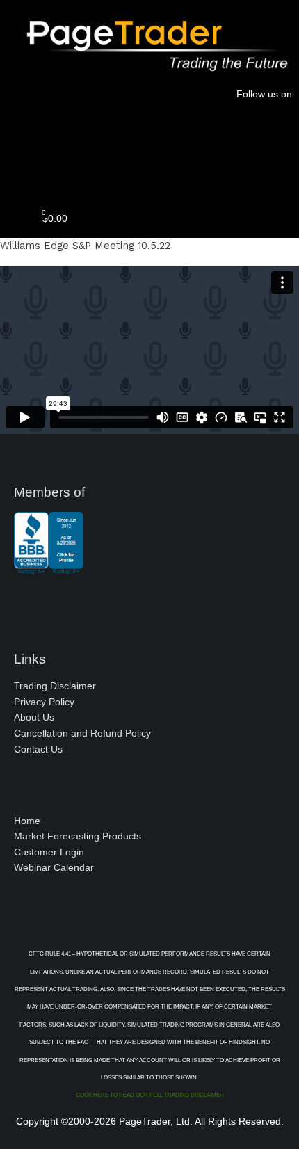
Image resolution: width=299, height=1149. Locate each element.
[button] (149, 170)
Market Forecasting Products (77, 836)
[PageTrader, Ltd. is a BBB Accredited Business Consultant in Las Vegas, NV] (48, 567)
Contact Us (38, 749)
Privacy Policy (44, 702)
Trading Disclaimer (55, 686)
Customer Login (49, 852)
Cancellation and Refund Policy (82, 733)
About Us (34, 717)
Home (27, 821)
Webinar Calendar (54, 867)
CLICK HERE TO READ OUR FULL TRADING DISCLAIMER (150, 1095)
